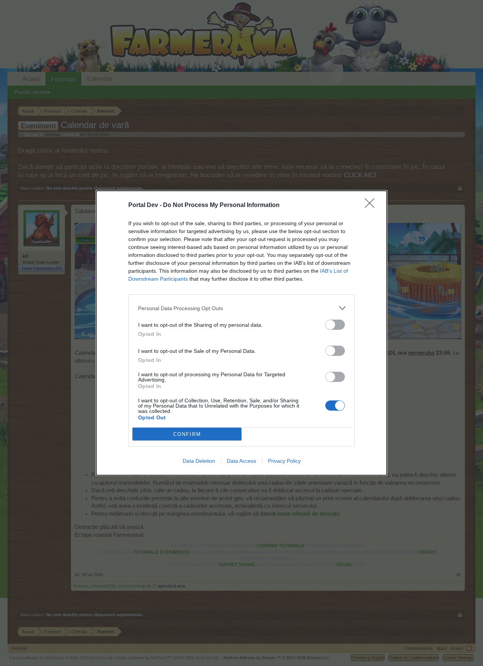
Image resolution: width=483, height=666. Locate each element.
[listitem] (241, 308)
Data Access (241, 461)
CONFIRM (187, 434)
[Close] (372, 205)
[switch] (335, 325)
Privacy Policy (284, 461)
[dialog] (241, 333)
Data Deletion (199, 461)
